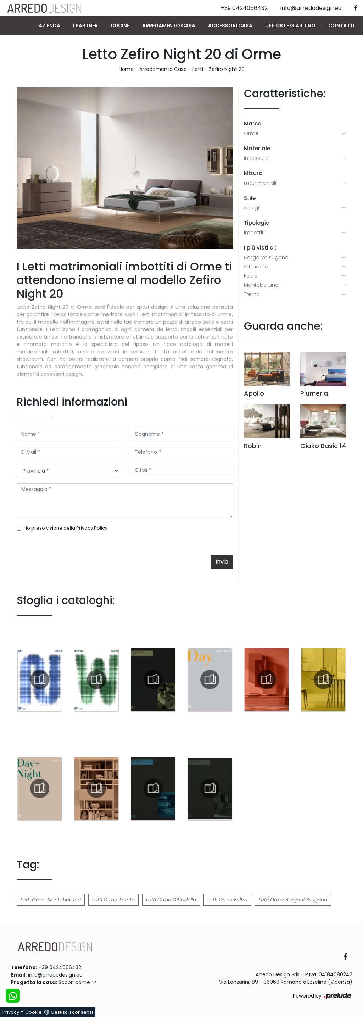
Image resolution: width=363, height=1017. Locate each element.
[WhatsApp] (13, 996)
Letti (197, 69)
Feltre (250, 275)
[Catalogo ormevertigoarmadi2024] (210, 788)
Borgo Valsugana (266, 257)
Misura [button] (253, 173)
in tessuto (256, 158)
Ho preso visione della (65, 528)
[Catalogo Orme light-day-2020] (210, 679)
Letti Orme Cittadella (171, 899)
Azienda (49, 25)
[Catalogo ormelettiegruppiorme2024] (153, 788)
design (252, 207)
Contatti (341, 25)
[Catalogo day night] (40, 788)
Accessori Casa (230, 25)
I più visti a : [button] (260, 247)
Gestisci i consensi (72, 1012)
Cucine (120, 25)
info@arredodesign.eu (55, 974)
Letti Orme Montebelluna (51, 899)
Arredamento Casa (168, 25)
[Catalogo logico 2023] (96, 788)
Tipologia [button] (257, 223)
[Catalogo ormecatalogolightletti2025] (40, 679)
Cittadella (256, 266)
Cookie (33, 1012)
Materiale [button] (257, 148)
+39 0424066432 (60, 967)
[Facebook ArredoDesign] (347, 957)
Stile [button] (250, 198)
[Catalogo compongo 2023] (267, 679)
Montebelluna (261, 285)
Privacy (10, 1012)
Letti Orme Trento (113, 899)
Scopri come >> (77, 982)
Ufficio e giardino (290, 25)
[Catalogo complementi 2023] (323, 679)
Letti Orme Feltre (227, 899)
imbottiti (254, 232)
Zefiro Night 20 (227, 69)
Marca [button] (253, 123)
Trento (252, 294)
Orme (251, 133)
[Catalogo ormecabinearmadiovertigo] (153, 679)
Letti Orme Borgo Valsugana (293, 899)
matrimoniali (260, 182)
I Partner (85, 25)
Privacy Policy (91, 528)
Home (126, 69)
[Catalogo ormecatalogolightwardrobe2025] (96, 679)
